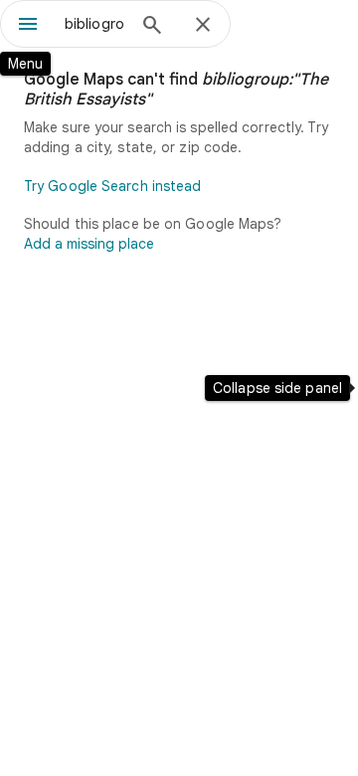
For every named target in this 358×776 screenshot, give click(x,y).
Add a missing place (89, 244)
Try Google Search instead (113, 186)
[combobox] (94, 24)
